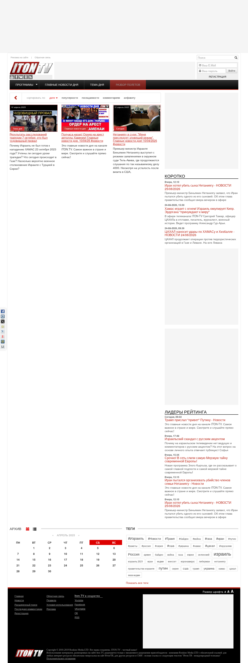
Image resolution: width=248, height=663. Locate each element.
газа (180, 554)
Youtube (12, 77)
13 (114, 554)
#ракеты (132, 545)
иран (150, 561)
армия (147, 554)
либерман (204, 561)
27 (114, 565)
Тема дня (97, 85)
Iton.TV (29, 652)
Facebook (16, 77)
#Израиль (136, 538)
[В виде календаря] (27, 528)
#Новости (154, 538)
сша (185, 568)
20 (114, 559)
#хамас (197, 545)
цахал (232, 568)
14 (18, 559)
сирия (175, 568)
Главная (19, 596)
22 (33, 565)
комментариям (111, 97)
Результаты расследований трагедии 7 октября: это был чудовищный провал (29, 137)
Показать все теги (137, 583)
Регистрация (217, 76)
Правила (51, 600)
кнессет (172, 561)
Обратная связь (43, 57)
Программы (24, 85)
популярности (70, 97)
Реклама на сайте (19, 57)
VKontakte (21, 77)
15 (33, 559)
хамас (222, 568)
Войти (231, 70)
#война (197, 538)
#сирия (159, 545)
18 (81, 559)
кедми (160, 561)
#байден (184, 538)
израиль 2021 (135, 561)
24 (65, 565)
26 (97, 565)
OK (26, 77)
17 (65, 559)
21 (18, 565)
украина (209, 568)
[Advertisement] (124, 26)
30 (49, 571)
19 (97, 559)
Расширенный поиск (26, 604)
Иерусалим (225, 545)
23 (49, 565)
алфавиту (129, 97)
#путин (232, 538)
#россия (146, 545)
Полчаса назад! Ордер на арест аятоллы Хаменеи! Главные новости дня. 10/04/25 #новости (82, 137)
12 (97, 554)
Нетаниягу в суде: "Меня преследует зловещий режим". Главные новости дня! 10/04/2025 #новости (135, 139)
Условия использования (59, 604)
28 (18, 571)
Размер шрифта (213, 592)
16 (49, 559)
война (170, 554)
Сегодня (120, 128)
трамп (196, 568)
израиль (222, 553)
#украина (183, 545)
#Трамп (170, 538)
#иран (220, 538)
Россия (134, 554)
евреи (190, 554)
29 (33, 571)
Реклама (51, 609)
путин (163, 567)
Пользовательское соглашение (61, 658)
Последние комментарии (28, 609)
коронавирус (188, 561)
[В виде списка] (34, 528)
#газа (208, 538)
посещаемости (90, 97)
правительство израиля (141, 568)
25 (81, 565)
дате (52, 97)
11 (81, 554)
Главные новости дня (61, 85)
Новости (19, 600)
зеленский (203, 554)
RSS (30, 77)
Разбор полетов (128, 85)
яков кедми (134, 575)
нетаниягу (220, 561)
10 (65, 554)
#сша (170, 546)
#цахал (210, 546)
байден (159, 554)
